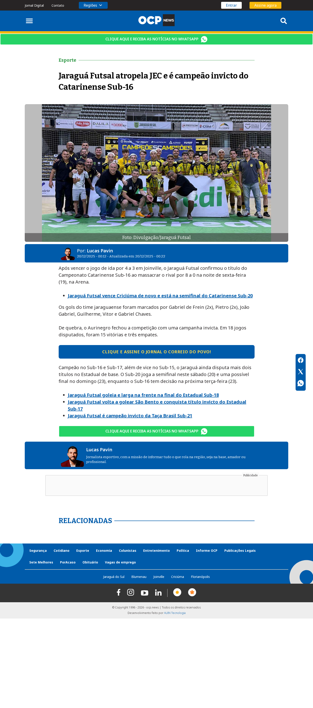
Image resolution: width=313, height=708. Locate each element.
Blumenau (138, 576)
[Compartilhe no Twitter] (300, 372)
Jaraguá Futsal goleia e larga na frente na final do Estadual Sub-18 (143, 395)
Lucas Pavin (100, 251)
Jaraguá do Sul (113, 576)
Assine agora (265, 5)
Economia (104, 550)
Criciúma (177, 576)
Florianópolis (200, 576)
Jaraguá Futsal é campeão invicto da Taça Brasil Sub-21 (130, 416)
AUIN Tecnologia (175, 613)
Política (183, 550)
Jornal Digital (34, 5)
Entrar (231, 5)
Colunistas (127, 550)
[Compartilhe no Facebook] (300, 361)
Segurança (38, 550)
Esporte (82, 550)
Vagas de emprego (120, 562)
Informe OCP (206, 550)
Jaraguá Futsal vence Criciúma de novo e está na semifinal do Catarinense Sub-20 (160, 296)
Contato (58, 5)
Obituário (90, 562)
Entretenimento (156, 550)
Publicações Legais (240, 550)
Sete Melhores (41, 562)
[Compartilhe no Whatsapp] (300, 384)
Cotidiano (61, 550)
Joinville (158, 576)
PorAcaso (68, 562)
